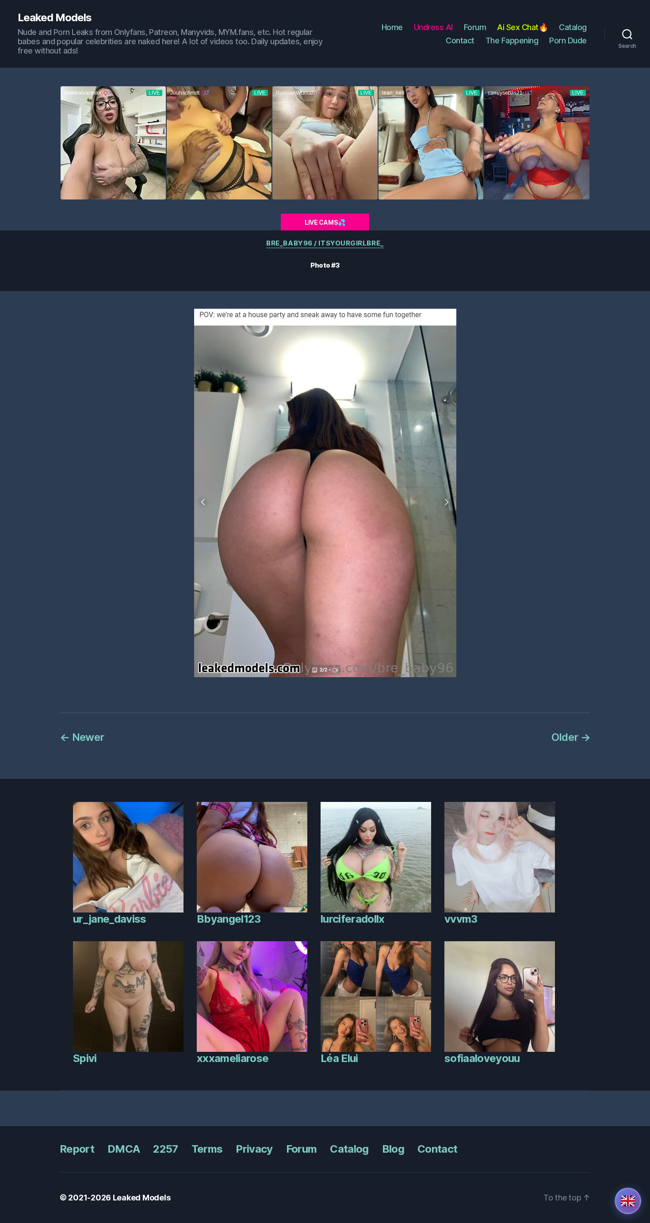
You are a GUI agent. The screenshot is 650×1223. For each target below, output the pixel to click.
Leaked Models (55, 17)
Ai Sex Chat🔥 (522, 27)
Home (392, 27)
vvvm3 (461, 918)
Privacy (254, 1148)
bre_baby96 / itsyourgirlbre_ (324, 243)
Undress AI (433, 27)
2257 (165, 1148)
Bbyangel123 (229, 918)
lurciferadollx (353, 918)
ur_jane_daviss (109, 918)
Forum (475, 27)
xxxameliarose (232, 1058)
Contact (460, 40)
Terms (207, 1148)
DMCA (123, 1148)
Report (77, 1148)
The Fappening (512, 40)
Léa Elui (339, 1058)
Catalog (573, 27)
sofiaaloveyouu (482, 1058)
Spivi (85, 1058)
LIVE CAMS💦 (325, 222)
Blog (393, 1148)
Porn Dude (568, 40)
